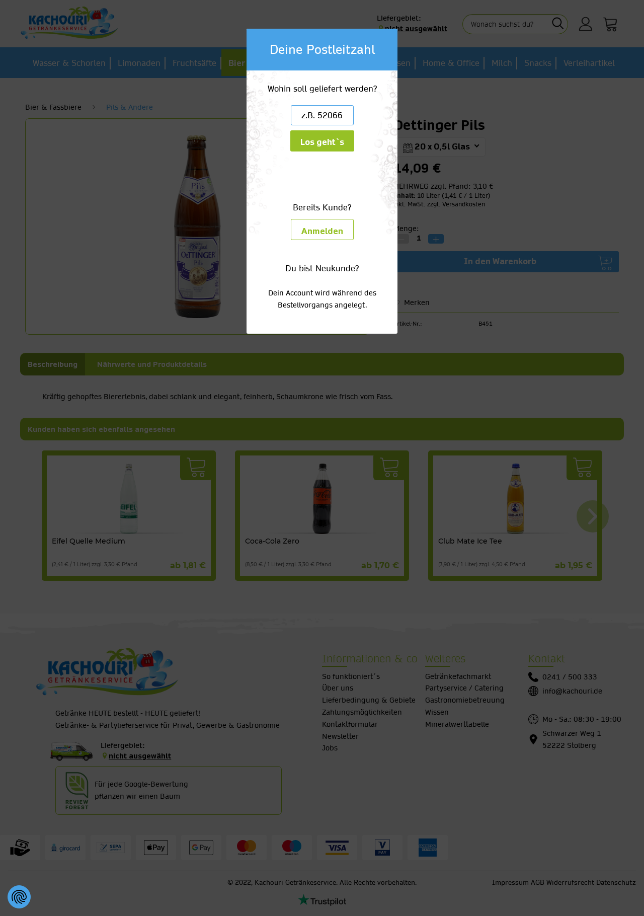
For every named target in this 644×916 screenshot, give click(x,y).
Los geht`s (322, 142)
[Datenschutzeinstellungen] (19, 896)
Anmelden (322, 231)
